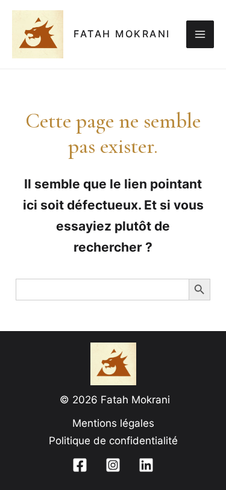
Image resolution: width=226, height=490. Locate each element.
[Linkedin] (146, 465)
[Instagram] (113, 465)
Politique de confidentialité (113, 441)
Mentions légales (113, 423)
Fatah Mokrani (122, 34)
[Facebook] (79, 465)
